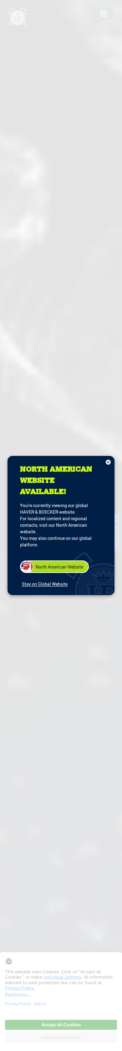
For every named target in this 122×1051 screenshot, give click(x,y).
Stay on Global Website (45, 584)
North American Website (59, 567)
